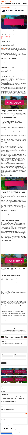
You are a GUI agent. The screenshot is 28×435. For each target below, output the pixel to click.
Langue (19, 3)
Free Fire (10, 42)
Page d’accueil (5, 3)
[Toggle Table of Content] (9, 38)
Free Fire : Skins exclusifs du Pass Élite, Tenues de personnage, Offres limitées (20, 381)
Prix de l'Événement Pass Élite (5, 7)
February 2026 (5, 421)
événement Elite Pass (5, 42)
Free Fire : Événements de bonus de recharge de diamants (8, 401)
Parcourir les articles (14, 3)
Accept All (6, 433)
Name (3, 354)
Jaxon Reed (14, 328)
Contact (2, 3)
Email (15, 354)
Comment (3, 345)
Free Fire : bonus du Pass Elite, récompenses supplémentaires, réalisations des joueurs (12, 398)
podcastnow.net (6, 1)
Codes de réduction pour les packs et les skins (7, 409)
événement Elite (4, 48)
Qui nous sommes (9, 3)
